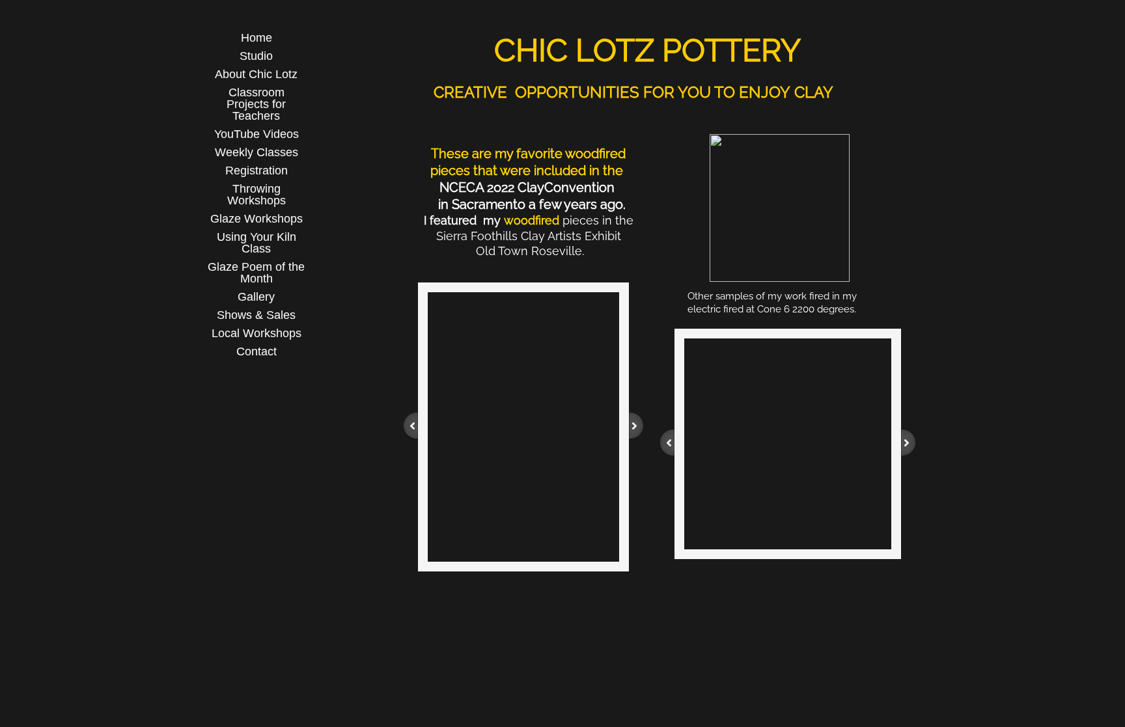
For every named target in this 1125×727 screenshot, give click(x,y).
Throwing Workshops (256, 194)
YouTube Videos (256, 134)
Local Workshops (256, 333)
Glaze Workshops (256, 218)
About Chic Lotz (256, 74)
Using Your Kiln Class (256, 242)
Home (256, 37)
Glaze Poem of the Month (256, 272)
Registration (256, 170)
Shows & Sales (256, 315)
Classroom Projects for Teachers (256, 104)
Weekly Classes (256, 152)
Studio (256, 55)
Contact (256, 351)
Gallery (256, 296)
